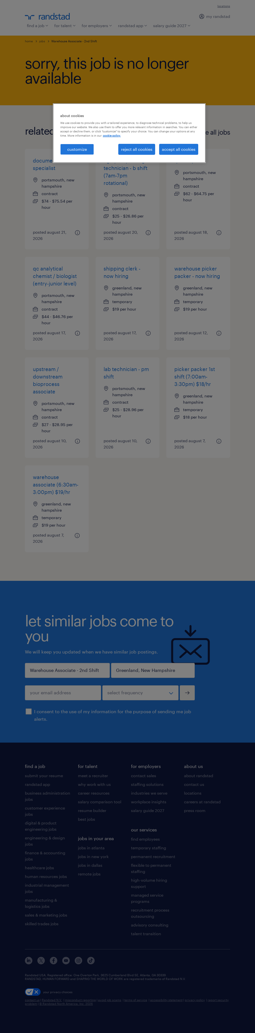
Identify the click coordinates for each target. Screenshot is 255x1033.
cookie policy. (112, 135)
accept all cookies (178, 149)
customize (77, 149)
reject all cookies (136, 149)
